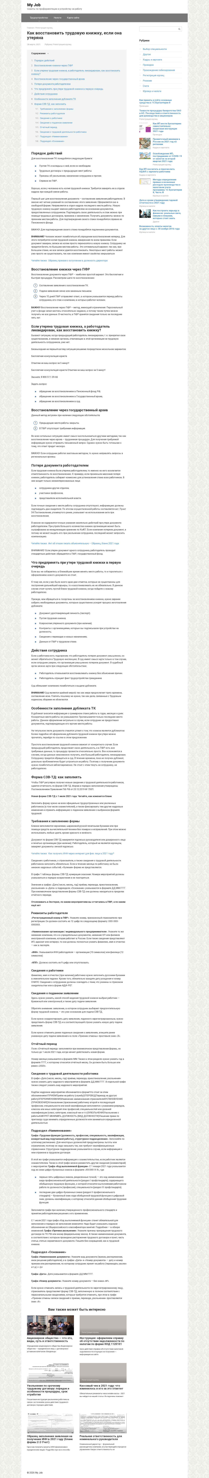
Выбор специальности (155, 49)
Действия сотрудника (45, 94)
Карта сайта (73, 17)
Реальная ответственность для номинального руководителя (101, 1437)
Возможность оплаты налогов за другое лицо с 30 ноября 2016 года (159, 227)
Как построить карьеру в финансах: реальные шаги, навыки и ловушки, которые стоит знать (167, 214)
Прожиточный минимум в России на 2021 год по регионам (166, 141)
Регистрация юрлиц (62, 44)
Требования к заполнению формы (56, 109)
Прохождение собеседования (159, 70)
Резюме (147, 80)
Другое (147, 54)
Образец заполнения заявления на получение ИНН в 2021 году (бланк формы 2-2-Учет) (50, 1439)
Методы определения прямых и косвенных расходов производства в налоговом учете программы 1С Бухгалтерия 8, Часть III (167, 186)
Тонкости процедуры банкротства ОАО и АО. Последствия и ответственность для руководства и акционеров (160, 113)
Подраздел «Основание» (52, 141)
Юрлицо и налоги (152, 91)
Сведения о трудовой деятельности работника (63, 132)
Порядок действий (44, 60)
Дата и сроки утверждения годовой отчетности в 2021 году (158, 201)
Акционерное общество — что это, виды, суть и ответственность (50, 1339)
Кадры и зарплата (152, 59)
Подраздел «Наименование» (54, 136)
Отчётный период (48, 127)
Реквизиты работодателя (52, 113)
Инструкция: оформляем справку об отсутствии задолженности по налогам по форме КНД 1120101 (102, 1341)
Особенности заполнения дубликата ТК (55, 99)
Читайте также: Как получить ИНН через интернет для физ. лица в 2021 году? (72, 853)
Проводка (148, 65)
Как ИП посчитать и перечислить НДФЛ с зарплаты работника (157, 170)
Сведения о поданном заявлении (56, 122)
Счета (146, 86)
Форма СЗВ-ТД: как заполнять (50, 104)
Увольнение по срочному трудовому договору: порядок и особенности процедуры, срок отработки (48, 1390)
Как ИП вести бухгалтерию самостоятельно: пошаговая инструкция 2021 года (167, 127)
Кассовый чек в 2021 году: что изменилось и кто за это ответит (101, 1387)
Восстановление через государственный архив (59, 79)
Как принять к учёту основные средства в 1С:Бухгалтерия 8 (155, 101)
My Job (34, 5)
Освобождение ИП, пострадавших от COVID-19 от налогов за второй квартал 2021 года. (167, 157)
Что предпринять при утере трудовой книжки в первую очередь (68, 89)
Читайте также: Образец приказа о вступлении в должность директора (69, 260)
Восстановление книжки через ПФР (53, 65)
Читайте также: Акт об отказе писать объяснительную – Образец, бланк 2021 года (75, 543)
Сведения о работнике (51, 118)
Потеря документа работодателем (52, 84)
